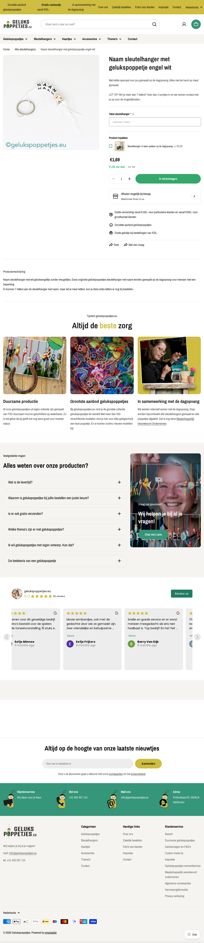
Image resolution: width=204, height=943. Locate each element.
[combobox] (100, 24)
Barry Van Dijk (96, 641)
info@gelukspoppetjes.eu (23, 853)
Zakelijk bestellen (121, 7)
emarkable (51, 932)
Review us (181, 594)
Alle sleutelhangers (25, 49)
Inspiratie (164, 7)
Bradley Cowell (158, 641)
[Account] (184, 24)
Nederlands (192, 7)
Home (6, 49)
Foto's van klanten (145, 7)
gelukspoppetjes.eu (37, 591)
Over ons (103, 7)
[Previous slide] (6, 637)
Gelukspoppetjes (21, 932)
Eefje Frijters (34, 641)
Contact (177, 7)
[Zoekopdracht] (154, 24)
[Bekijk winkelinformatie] (194, 196)
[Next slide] (197, 637)
